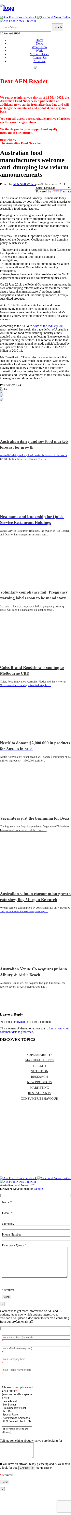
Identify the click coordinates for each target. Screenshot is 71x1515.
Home (39, 40)
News (39, 43)
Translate (65, 191)
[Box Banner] (17, 1404)
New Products (39, 1082)
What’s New (39, 47)
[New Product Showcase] (17, 1418)
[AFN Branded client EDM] (17, 1421)
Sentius (38, 1188)
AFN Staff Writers (24, 184)
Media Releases (39, 54)
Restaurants (39, 1093)
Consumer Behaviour (39, 1098)
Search (58, 27)
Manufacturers (39, 1060)
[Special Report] (17, 1414)
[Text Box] (17, 1411)
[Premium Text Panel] (17, 1408)
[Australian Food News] (7, 7)
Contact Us (40, 57)
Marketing (39, 1087)
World (39, 50)
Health (39, 1065)
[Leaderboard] (17, 1401)
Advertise (40, 61)
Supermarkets (39, 1054)
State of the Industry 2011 (49, 326)
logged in (22, 1021)
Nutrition (39, 1071)
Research (39, 1076)
